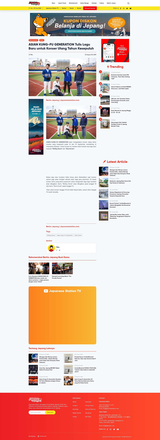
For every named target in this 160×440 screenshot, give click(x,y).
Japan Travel (62, 3)
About (74, 402)
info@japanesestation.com (111, 408)
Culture (102, 3)
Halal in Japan (111, 3)
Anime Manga (84, 3)
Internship (88, 402)
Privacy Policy (89, 405)
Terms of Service (90, 409)
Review (79, 8)
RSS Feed (88, 416)
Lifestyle (94, 3)
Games (64, 8)
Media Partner (77, 413)
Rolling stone (51, 235)
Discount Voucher (90, 8)
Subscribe (50, 412)
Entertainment (73, 3)
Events (72, 8)
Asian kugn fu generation (65, 235)
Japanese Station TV (52, 8)
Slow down (78, 235)
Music (41, 40)
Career (75, 416)
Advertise (75, 409)
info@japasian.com (108, 425)
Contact (75, 405)
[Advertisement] (71, 208)
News (53, 3)
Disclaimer (88, 413)
